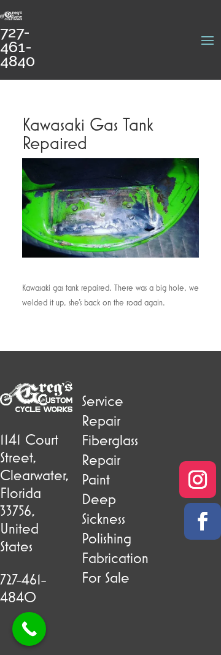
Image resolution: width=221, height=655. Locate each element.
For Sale (106, 577)
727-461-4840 (17, 47)
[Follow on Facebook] (202, 521)
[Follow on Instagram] (197, 479)
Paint (96, 479)
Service (102, 400)
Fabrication (115, 557)
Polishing (106, 537)
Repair (101, 420)
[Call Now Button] (29, 629)
